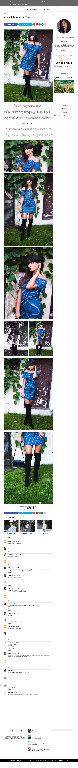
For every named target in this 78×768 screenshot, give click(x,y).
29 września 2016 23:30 (17, 670)
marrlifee (9, 588)
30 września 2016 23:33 (15, 685)
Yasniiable (10, 613)
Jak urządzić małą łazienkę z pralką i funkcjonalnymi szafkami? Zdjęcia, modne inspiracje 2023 (40, 743)
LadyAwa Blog (10, 670)
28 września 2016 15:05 (15, 588)
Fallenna (9, 603)
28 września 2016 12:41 (17, 554)
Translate (62, 117)
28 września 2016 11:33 (15, 541)
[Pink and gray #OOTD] (27, 526)
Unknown (9, 541)
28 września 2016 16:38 (15, 596)
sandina (6, 21)
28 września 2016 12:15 (14, 548)
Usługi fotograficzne (45, 9)
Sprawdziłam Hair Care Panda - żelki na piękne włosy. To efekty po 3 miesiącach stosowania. (39, 731)
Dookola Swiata (11, 626)
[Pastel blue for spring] (11, 526)
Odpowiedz (9, 551)
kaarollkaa (10, 642)
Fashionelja (10, 633)
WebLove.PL (65, 760)
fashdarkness (10, 554)
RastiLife (9, 582)
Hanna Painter (10, 561)
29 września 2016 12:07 (15, 653)
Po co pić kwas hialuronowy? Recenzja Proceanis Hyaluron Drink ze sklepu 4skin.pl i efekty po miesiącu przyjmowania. (40, 749)
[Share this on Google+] (34, 24)
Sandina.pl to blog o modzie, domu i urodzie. (31, 760)
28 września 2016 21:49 (18, 619)
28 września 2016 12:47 (17, 561)
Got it (66, 3)
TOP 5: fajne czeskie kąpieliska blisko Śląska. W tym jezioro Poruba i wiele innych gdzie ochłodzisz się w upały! (40, 737)
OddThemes (54, 760)
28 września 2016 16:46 (15, 603)
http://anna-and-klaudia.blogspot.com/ (14, 663)
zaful (5, 13)
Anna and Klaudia (11, 661)
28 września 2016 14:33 (15, 581)
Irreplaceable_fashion (12, 575)
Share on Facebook (11, 24)
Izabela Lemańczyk (11, 677)
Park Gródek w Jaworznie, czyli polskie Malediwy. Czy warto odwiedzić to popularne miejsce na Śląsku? (64, 77)
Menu (31, 9)
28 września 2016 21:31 (15, 613)
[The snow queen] (44, 526)
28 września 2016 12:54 (15, 567)
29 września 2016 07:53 (17, 626)
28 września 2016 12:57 (20, 575)
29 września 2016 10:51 (16, 642)
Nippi (9, 548)
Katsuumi (9, 653)
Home (27, 9)
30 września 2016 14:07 (19, 677)
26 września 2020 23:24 (16, 692)
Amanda (9, 685)
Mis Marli (9, 567)
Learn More (61, 3)
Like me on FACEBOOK (11, 664)
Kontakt (36, 9)
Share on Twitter (26, 24)
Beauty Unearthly (11, 619)
